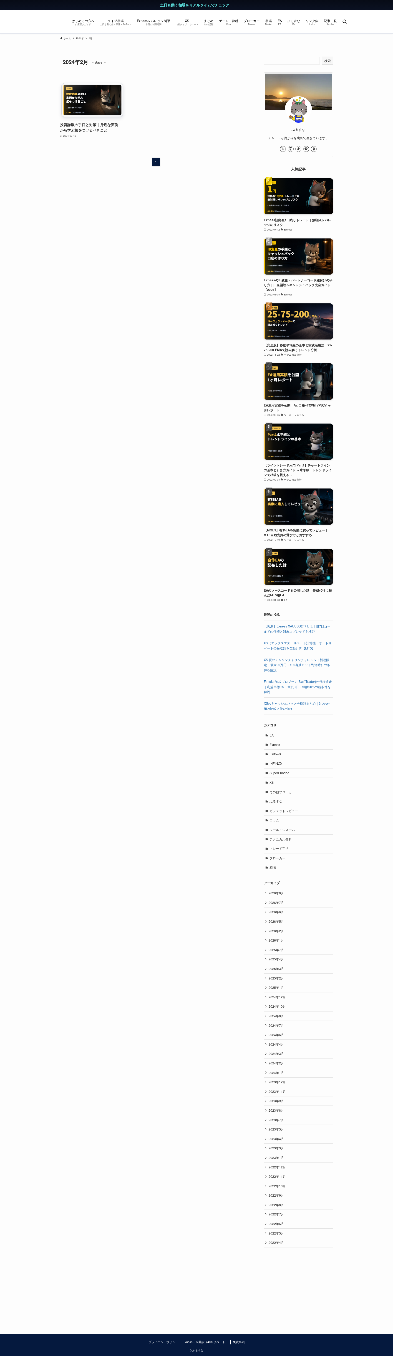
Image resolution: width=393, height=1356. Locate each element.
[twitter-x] (283, 149)
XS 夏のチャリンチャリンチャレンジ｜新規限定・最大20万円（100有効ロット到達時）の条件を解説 (297, 664)
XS (272, 782)
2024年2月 (276, 1063)
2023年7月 (276, 1120)
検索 (327, 60)
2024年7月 (276, 1025)
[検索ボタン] (345, 21)
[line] (306, 149)
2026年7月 (276, 902)
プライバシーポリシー (163, 1342)
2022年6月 (276, 1223)
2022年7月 (276, 1214)
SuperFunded (279, 773)
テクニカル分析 (281, 839)
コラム (274, 820)
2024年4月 (276, 1044)
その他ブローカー (282, 792)
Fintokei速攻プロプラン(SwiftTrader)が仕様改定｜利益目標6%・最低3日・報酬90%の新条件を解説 (298, 686)
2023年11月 (277, 1091)
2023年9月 (276, 1100)
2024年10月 (277, 1006)
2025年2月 (276, 978)
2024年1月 (276, 1072)
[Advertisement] (298, 1283)
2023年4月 (276, 1138)
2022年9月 (276, 1195)
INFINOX (276, 763)
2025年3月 (276, 968)
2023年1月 (276, 1157)
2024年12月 (277, 997)
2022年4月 (276, 1242)
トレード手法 (279, 848)
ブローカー (277, 858)
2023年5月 (276, 1129)
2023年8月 (276, 1110)
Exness (275, 744)
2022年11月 (277, 1176)
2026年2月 (276, 931)
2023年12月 (277, 1082)
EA (272, 735)
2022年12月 (277, 1167)
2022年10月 (277, 1186)
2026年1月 (276, 940)
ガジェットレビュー (284, 810)
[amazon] (314, 149)
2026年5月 (276, 921)
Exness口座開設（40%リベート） (205, 1342)
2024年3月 (276, 1053)
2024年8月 (276, 1016)
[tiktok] (298, 149)
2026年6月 (276, 912)
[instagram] (291, 149)
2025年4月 (276, 959)
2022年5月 (276, 1233)
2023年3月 (276, 1148)
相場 (273, 867)
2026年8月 (276, 893)
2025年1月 (276, 987)
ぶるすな (276, 801)
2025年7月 (276, 949)
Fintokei (275, 754)
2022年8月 (276, 1204)
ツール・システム (282, 829)
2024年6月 (276, 1034)
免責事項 (239, 1342)
